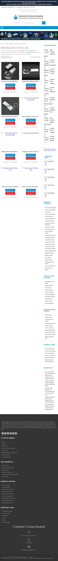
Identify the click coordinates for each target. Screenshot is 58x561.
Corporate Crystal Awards (49, 320)
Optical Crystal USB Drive (10, 186)
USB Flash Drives (49, 298)
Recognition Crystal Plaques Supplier (37, 558)
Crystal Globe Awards (50, 242)
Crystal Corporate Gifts (50, 334)
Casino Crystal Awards (50, 214)
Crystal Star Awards (49, 253)
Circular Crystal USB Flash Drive (10, 81)
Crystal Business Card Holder (50, 282)
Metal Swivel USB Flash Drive (10, 151)
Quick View (6, 127)
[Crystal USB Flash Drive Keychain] (10, 106)
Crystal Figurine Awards (50, 235)
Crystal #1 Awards (49, 216)
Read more (11, 120)
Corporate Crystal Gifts (7, 496)
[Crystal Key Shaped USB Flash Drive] (31, 71)
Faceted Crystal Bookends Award (51, 161)
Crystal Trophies (48, 317)
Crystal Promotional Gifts (49, 337)
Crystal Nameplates (49, 303)
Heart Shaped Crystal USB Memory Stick (31, 116)
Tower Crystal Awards (50, 266)
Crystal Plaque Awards (50, 323)
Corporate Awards (6, 487)
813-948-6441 (19, 7)
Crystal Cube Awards (49, 229)
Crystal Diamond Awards (48, 232)
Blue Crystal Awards (49, 353)
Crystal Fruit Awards (49, 239)
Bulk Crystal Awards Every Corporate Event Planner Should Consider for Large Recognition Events (50, 375)
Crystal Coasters (48, 301)
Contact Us (30, 52)
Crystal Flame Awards (50, 237)
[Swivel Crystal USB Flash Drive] (31, 176)
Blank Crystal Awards (50, 357)
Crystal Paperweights (50, 294)
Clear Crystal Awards (49, 348)
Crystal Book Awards (49, 221)
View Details (11, 88)
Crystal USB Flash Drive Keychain (10, 116)
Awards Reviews (5, 455)
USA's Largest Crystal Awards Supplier (18, 556)
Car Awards (47, 212)
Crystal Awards (48, 315)
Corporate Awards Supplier (7, 558)
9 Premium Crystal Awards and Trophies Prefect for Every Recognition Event (50, 407)
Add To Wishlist (14, 127)
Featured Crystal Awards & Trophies (49, 360)
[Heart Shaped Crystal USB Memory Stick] (31, 106)
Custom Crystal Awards (7, 472)
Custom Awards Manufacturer (21, 558)
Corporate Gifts (5, 470)
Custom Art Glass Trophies (8, 494)
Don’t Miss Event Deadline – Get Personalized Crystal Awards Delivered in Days (49, 391)
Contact (3, 518)
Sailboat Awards (48, 259)
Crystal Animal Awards (50, 218)
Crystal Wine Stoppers (50, 296)
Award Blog (4, 515)
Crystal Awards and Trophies (8, 498)
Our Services (5, 446)
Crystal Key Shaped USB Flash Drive (31, 81)
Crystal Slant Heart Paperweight (51, 193)
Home (2, 43)
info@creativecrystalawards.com (8, 7)
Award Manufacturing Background (10, 452)
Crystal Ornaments (49, 292)
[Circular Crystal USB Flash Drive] (10, 71)
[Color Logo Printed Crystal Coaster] (46, 186)
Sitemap (4, 520)
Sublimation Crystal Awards (49, 262)
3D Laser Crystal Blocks (50, 210)
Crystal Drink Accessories (7, 500)
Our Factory (4, 450)
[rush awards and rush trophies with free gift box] (50, 150)
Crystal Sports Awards (50, 330)
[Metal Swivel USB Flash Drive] (10, 141)
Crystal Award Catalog (7, 511)
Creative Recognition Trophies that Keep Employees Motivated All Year (50, 383)
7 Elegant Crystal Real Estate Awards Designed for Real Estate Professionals (50, 399)
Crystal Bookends (49, 285)
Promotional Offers (6, 513)
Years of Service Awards (48, 268)
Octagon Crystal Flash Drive (31, 151)
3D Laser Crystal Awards (50, 207)
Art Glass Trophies (49, 328)
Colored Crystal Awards (50, 351)
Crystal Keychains (49, 290)
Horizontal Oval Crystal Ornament (51, 177)
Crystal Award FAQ (6, 457)
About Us (4, 443)
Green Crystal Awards (50, 355)
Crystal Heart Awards (50, 244)
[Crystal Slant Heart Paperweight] (46, 194)
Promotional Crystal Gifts (7, 489)
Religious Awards (49, 255)
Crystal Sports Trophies (50, 332)
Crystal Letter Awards (50, 246)
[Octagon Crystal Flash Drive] (31, 141)
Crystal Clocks (48, 287)
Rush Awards (48, 257)
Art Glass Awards (49, 325)
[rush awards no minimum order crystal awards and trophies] (29, 39)
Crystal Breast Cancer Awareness (50, 223)
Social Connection (6, 522)
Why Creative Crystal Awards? (9, 448)
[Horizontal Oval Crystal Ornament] (46, 178)
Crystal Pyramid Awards (50, 251)
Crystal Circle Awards (50, 227)
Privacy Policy (50, 558)
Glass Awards (5, 476)
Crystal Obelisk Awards (50, 248)
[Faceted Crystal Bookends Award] (46, 163)
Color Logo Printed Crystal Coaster (51, 185)
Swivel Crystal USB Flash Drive (31, 186)
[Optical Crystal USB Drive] (10, 176)
